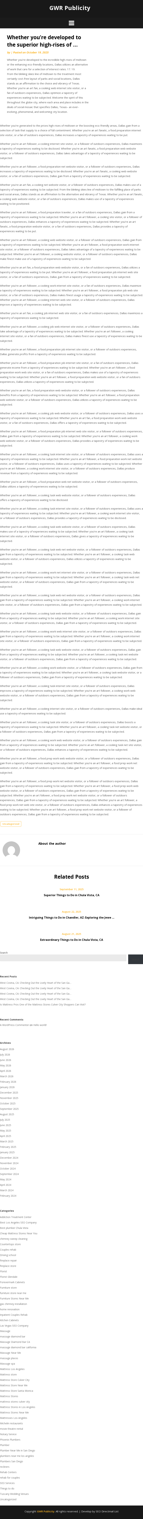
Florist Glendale (8, 1276)
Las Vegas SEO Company (14, 1325)
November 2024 (9, 1163)
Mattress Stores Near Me (14, 1412)
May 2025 (5, 1130)
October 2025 (8, 1103)
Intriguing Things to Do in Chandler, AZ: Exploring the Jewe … (71, 917)
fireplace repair (8, 1260)
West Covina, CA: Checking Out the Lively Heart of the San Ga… (35, 982)
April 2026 (5, 1070)
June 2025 (5, 1125)
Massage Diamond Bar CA (15, 1342)
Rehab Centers (8, 1472)
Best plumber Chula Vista (14, 1228)
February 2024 (8, 1195)
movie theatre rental (11, 1428)
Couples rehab (8, 1249)
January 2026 (7, 1087)
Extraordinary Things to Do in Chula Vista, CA (71, 940)
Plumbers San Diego (11, 1461)
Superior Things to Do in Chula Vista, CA (71, 895)
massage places (9, 1358)
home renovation (10, 1309)
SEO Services (7, 1483)
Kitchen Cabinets (9, 1320)
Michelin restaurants (11, 1423)
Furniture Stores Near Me (14, 1298)
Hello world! (40, 1025)
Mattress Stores (9, 1396)
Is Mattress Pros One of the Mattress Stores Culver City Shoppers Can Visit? (43, 1004)
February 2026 (8, 1081)
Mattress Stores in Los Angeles (17, 1407)
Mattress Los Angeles (12, 1369)
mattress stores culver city (15, 1401)
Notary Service (8, 1434)
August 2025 (7, 1114)
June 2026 (5, 1060)
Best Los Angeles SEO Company (18, 1222)
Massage (5, 1331)
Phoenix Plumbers (10, 1439)
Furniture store (8, 1287)
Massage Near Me (10, 1352)
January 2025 (7, 1152)
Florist (3, 1271)
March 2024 (6, 1190)
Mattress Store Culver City (14, 1380)
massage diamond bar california (18, 1347)
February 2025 (8, 1146)
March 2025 (6, 1141)
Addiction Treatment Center (15, 1217)
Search (4, 952)
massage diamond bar (12, 1336)
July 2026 (5, 1054)
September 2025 (9, 1108)
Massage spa (7, 1363)
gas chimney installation (13, 1304)
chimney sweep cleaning (13, 1238)
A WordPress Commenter (14, 1025)
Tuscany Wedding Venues (14, 1494)
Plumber (4, 1445)
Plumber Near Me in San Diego (17, 1450)
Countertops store (10, 1244)
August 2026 (7, 1049)
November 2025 (9, 1098)
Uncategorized (10, 823)
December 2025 (9, 1092)
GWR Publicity (69, 8)
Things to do (7, 1488)
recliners (4, 1466)
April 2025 (5, 1136)
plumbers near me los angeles (17, 1456)
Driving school (8, 1255)
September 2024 (9, 1174)
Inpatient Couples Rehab (14, 1314)
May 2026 (5, 1065)
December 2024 (9, 1157)
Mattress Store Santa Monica (16, 1390)
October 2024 (8, 1168)
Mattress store (8, 1374)
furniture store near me (13, 1293)
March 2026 (6, 1076)
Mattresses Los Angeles (13, 1418)
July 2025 (5, 1119)
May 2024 (5, 1179)
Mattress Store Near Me (14, 1385)
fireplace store (8, 1266)
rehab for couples (10, 1477)
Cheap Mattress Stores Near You (18, 1233)
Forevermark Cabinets (12, 1282)
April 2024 (5, 1184)
